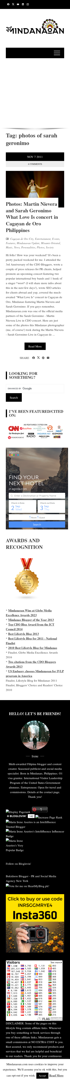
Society (50, 247)
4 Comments (35, 164)
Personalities (28, 247)
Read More (35, 346)
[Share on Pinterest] (43, 358)
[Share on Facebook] (33, 358)
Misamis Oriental (50, 243)
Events (55, 239)
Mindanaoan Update (28, 243)
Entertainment (43, 239)
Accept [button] (42, 1075)
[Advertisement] (35, 92)
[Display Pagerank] (18, 811)
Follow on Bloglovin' (18, 864)
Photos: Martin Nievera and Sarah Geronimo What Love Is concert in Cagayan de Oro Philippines (32, 217)
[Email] (48, 358)
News (17, 247)
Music (9, 247)
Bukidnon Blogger (17, 876)
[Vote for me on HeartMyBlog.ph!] (27, 885)
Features (10, 243)
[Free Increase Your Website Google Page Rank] (48, 817)
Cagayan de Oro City (21, 239)
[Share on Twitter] (38, 358)
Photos (40, 247)
